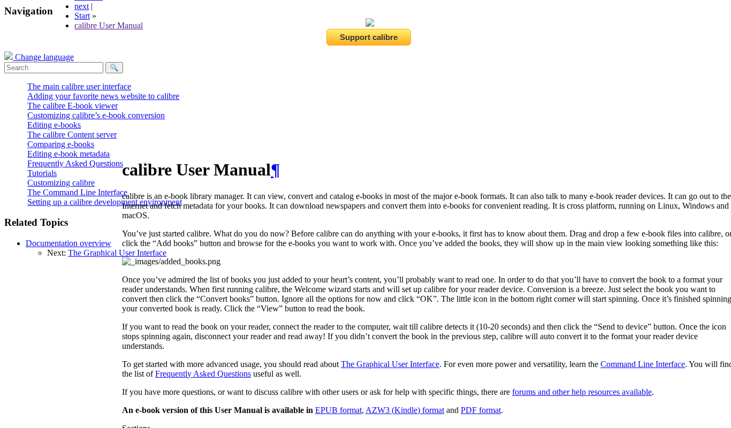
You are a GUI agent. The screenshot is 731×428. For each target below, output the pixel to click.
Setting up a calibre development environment (104, 202)
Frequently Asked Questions (75, 163)
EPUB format (338, 410)
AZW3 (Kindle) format (405, 410)
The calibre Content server (72, 134)
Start (82, 15)
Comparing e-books (60, 144)
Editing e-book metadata (68, 153)
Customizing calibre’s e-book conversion (96, 115)
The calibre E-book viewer (72, 105)
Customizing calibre (61, 182)
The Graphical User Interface (117, 252)
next (81, 6)
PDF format (481, 410)
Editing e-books (54, 124)
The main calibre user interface (79, 86)
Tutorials (42, 173)
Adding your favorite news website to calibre (103, 96)
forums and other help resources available (582, 391)
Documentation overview (68, 243)
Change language (43, 57)
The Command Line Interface (77, 192)
